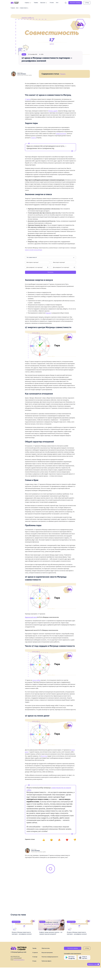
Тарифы (36, 2)
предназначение (61, 133)
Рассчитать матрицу (75, 2)
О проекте (35, 952)
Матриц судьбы (53, 111)
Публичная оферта (46, 961)
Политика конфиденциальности (50, 956)
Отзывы (52, 2)
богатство (44, 756)
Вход (87, 948)
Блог (57, 2)
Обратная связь (46, 948)
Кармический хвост (31, 617)
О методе (34, 956)
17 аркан (27, 99)
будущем (48, 313)
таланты (33, 138)
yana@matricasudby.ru (19, 959)
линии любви (36, 680)
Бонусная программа (47, 952)
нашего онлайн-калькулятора (33, 250)
